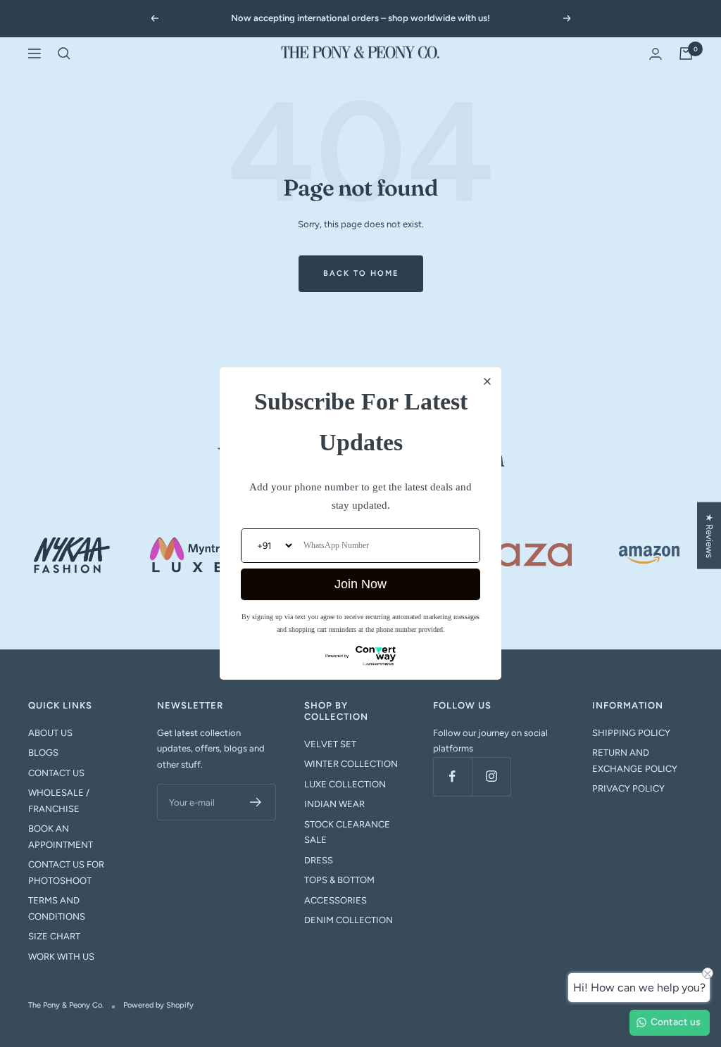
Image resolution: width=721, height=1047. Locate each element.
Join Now (360, 584)
